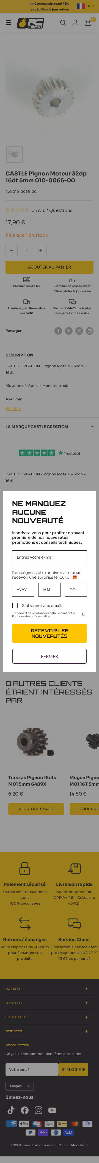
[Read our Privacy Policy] (83, 614)
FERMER (49, 656)
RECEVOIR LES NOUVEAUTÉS (49, 633)
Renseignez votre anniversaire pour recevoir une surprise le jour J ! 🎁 (46, 575)
